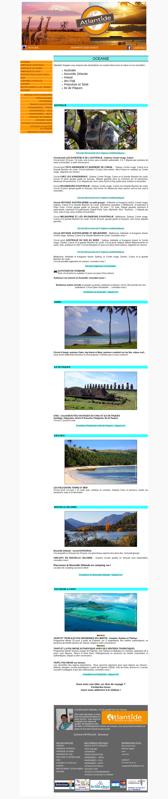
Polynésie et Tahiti (76, 84)
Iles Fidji (69, 81)
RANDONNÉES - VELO (41, 111)
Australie (70, 70)
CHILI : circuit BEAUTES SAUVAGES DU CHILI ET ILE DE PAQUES (87, 416)
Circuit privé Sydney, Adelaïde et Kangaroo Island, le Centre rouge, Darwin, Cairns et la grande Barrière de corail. (101, 241)
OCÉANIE (25, 90)
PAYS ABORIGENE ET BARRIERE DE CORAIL (89, 167)
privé (62, 167)
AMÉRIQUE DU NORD (31, 68)
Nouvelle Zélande (76, 74)
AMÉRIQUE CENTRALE (32, 65)
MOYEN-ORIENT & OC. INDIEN (35, 87)
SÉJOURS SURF (44, 120)
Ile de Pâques (73, 88)
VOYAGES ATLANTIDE (41, 126)
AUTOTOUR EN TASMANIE (71, 271)
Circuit (57, 167)
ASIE (22, 78)
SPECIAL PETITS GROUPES (38, 95)
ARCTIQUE (43, 74)
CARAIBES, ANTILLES (31, 81)
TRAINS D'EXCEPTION (41, 104)
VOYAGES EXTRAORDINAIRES (36, 123)
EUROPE (25, 84)
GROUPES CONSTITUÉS (39, 132)
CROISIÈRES (45, 101)
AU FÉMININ (46, 129)
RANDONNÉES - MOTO (40, 114)
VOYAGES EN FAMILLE (40, 117)
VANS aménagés (44, 98)
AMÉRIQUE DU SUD (30, 71)
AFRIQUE (25, 62)
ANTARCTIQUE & (29, 74)
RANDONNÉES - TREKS (40, 107)
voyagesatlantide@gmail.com (133, 766)
